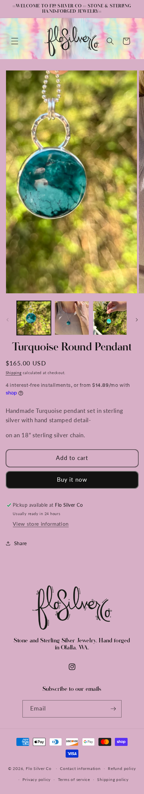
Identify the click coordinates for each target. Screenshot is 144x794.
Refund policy (122, 768)
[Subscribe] (113, 709)
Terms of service (74, 779)
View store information (41, 524)
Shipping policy (113, 779)
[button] (15, 41)
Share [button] (20, 543)
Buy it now (72, 479)
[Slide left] (7, 319)
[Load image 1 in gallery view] (34, 318)
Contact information (80, 768)
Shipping (14, 372)
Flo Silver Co (39, 768)
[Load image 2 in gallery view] (72, 318)
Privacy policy (36, 779)
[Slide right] (136, 319)
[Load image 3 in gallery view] (110, 318)
